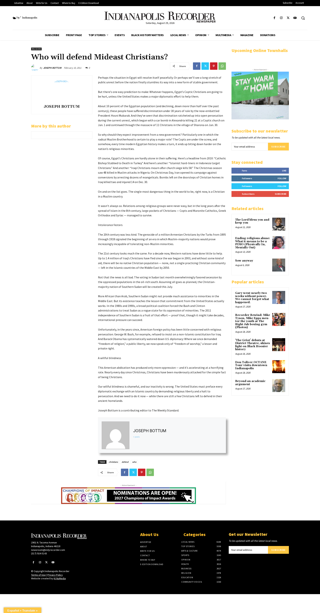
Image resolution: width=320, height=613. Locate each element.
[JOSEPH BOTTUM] (35, 68)
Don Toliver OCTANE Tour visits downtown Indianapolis (251, 365)
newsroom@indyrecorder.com (48, 550)
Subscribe (278, 146)
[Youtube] (295, 18)
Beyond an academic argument (250, 382)
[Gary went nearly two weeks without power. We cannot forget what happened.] (278, 297)
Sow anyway (244, 260)
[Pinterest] (213, 66)
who (134, 461)
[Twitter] (288, 18)
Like (284, 170)
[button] (303, 18)
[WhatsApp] (222, 66)
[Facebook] (274, 18)
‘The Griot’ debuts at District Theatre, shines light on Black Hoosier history (252, 345)
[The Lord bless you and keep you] (278, 224)
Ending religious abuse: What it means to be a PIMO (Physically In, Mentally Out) (252, 243)
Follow (282, 178)
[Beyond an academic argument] (278, 385)
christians (113, 461)
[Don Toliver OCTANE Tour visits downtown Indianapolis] (278, 366)
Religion (36, 49)
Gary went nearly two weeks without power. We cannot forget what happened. (252, 297)
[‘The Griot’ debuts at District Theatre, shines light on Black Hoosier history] (278, 344)
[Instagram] (281, 18)
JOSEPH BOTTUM (52, 67)
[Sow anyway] (278, 265)
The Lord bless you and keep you (252, 221)
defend (125, 461)
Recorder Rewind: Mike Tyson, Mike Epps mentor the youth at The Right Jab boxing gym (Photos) (252, 321)
